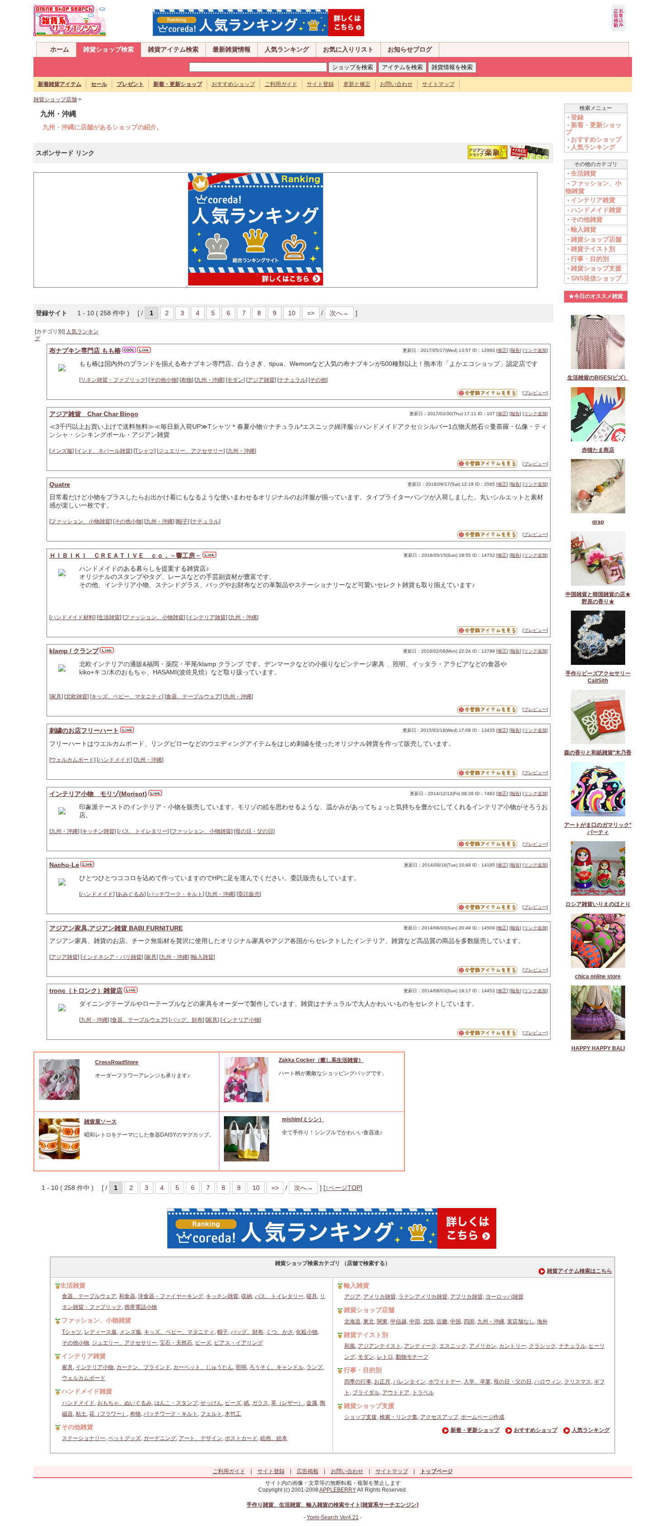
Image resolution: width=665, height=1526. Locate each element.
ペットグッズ (124, 1438)
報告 (515, 350)
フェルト (211, 1414)
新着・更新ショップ (475, 1430)
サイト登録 (320, 84)
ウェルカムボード (72, 760)
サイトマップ (438, 84)
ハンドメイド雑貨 (596, 209)
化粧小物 (307, 1332)
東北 (368, 1321)
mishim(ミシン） (303, 1119)
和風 (349, 1346)
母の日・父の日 (254, 831)
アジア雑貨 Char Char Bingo (93, 413)
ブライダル (366, 1392)
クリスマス (577, 1382)
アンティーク (420, 1346)
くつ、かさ (279, 1332)
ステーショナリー (83, 1438)
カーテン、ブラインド (143, 1367)
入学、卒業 (477, 1382)
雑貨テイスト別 (593, 248)
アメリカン (482, 1346)
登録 (577, 117)
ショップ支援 (360, 1417)
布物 (186, 380)
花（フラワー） (108, 1414)
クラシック (542, 1346)
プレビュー (535, 392)
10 (291, 313)
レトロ (385, 1357)
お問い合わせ (396, 84)
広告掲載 (307, 1471)
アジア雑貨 (261, 380)
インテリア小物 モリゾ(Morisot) (98, 793)
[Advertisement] (106, 229)
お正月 (382, 1382)
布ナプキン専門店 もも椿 (85, 350)
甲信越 (398, 1321)
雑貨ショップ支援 (596, 268)
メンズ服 (61, 451)
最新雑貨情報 (232, 49)
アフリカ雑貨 (466, 1297)
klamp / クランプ (74, 650)
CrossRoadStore (116, 1062)
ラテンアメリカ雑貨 (423, 1297)
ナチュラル (292, 380)
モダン (235, 380)
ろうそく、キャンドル (276, 1367)
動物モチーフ (412, 1357)
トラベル (423, 1392)
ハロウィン (547, 1382)
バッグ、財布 (186, 1020)
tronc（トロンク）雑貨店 (86, 990)
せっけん (211, 1403)
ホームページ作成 (482, 1417)
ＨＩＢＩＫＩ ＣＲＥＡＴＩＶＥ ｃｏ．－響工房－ (125, 555)
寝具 (311, 1296)
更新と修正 (356, 84)
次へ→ (339, 313)
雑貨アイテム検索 (173, 49)
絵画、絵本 (273, 1438)
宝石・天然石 (176, 1343)
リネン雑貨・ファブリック (113, 380)
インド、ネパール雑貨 (103, 451)
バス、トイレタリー (143, 831)
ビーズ (203, 1343)
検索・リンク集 (399, 1417)
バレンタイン (409, 1382)
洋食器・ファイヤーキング (170, 1296)
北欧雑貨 (76, 696)
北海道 (352, 1321)
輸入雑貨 (203, 957)
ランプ (314, 1367)
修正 (502, 350)
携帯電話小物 (140, 1307)
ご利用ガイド (281, 84)
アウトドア (395, 1392)
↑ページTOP (343, 1187)
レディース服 (100, 1332)
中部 (414, 1321)
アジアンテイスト (379, 1346)
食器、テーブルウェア (193, 696)
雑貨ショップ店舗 (55, 99)
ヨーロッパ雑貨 (504, 1297)
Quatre (59, 484)
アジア (352, 1297)
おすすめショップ (233, 84)
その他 (318, 380)
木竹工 (233, 1414)
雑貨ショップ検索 (108, 49)
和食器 (127, 1296)
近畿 (442, 1321)
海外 (542, 1321)
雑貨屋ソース (100, 1121)
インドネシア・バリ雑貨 (112, 957)
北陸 (428, 1321)
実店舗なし (520, 1321)
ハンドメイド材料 (72, 617)
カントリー (512, 1346)
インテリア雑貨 (207, 617)
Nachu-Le (64, 864)
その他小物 (163, 380)
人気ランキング (287, 49)
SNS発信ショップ (596, 278)
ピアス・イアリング (238, 1343)
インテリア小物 (241, 1020)
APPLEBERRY (337, 1490)
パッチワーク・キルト (175, 894)
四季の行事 (357, 1382)
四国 (469, 1321)
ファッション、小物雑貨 (80, 521)
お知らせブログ (410, 49)
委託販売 (249, 894)
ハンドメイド (114, 760)
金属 (311, 1403)
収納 (246, 1296)
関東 (382, 1321)
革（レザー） (287, 1403)
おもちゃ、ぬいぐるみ (124, 1403)
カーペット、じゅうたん (203, 1367)
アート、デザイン (200, 1438)
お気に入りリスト (348, 49)
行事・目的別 (590, 258)
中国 (455, 1321)
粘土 (81, 1414)
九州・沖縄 (209, 380)
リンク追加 (535, 350)
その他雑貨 (587, 219)
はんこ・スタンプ (176, 1403)
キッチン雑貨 (98, 831)
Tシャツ (144, 451)
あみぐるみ (130, 894)
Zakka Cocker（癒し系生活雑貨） (321, 1060)
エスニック (452, 1346)
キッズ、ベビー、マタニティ (126, 696)
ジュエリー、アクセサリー (190, 451)
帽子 (182, 521)
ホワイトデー (444, 1382)
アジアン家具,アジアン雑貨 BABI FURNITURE (116, 928)
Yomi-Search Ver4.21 (333, 1517)
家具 (56, 696)
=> (310, 313)
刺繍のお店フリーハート (84, 730)
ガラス (260, 1403)
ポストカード (241, 1438)
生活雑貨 (109, 617)
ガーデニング (159, 1438)
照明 (241, 1367)
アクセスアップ (439, 1417)
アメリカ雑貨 (379, 1297)
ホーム (59, 49)
